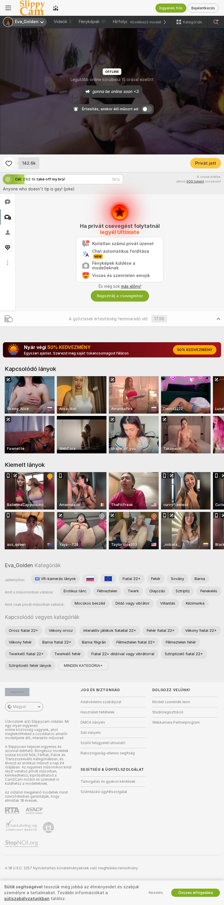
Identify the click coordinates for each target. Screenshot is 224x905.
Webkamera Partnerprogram (176, 722)
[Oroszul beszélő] (90, 579)
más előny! (131, 286)
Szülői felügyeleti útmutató (102, 743)
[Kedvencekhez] (9, 163)
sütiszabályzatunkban (27, 898)
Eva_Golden (19, 565)
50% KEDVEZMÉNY (194, 350)
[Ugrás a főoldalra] (32, 8)
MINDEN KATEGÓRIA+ (83, 665)
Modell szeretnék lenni (171, 702)
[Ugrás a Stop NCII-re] (22, 843)
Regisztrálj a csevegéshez (120, 296)
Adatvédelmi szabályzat (100, 702)
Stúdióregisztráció (167, 712)
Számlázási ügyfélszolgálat (103, 792)
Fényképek (92, 21)
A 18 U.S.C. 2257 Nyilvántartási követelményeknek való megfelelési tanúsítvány (71, 868)
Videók (62, 21)
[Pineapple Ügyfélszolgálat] (49, 827)
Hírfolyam (122, 21)
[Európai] (108, 579)
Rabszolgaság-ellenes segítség (107, 753)
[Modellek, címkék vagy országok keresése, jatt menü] (216, 22)
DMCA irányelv (92, 722)
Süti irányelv (90, 733)
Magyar (19, 707)
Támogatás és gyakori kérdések (107, 782)
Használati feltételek (97, 712)
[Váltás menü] (8, 8)
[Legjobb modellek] (56, 8)
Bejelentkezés (203, 8)
